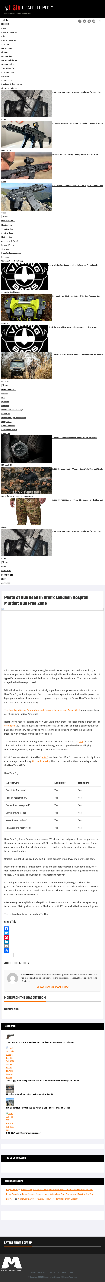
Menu (5, 20)
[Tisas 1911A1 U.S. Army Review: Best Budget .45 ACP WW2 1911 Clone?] (10, 1034)
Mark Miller (26, 974)
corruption (9, 725)
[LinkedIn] (52, 942)
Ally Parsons (12, 1189)
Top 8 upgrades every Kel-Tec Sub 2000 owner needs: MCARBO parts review (42, 1080)
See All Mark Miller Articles (51, 986)
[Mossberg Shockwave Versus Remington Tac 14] (10, 1086)
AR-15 (45, 757)
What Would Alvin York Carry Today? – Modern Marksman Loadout (48, 1198)
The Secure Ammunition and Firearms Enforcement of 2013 (42, 709)
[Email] (52, 946)
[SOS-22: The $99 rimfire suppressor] (10, 1113)
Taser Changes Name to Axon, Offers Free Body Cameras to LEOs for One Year (57, 1189)
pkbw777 (10, 1198)
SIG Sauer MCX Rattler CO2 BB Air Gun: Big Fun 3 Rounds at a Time (38, 1107)
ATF (81, 741)
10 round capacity (41, 761)
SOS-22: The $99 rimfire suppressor (23, 1132)
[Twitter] (52, 933)
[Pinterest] (52, 937)
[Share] (52, 950)
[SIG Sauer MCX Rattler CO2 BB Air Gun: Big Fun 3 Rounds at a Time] (10, 1099)
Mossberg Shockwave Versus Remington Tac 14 (29, 1094)
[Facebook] (52, 928)
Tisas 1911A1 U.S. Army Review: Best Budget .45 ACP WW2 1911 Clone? (40, 1042)
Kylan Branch (12, 1194)
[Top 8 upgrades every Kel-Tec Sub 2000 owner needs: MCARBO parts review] (10, 1048)
